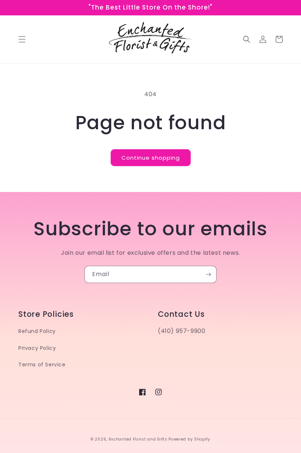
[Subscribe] (208, 274)
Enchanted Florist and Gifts (138, 439)
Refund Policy (37, 331)
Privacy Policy (37, 348)
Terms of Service (42, 364)
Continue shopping (151, 158)
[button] (22, 39)
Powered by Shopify (189, 439)
